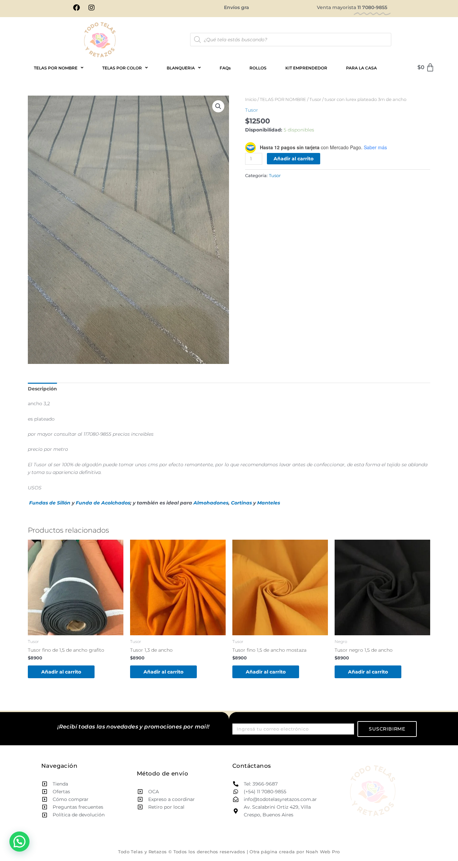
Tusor (315, 99)
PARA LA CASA (361, 67)
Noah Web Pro (323, 851)
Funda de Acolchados (103, 503)
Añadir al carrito (293, 159)
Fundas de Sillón (49, 503)
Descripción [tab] (42, 389)
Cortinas (241, 503)
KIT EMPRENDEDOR (306, 67)
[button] (218, 106)
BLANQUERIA (181, 67)
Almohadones (210, 503)
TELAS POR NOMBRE (283, 99)
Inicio (250, 99)
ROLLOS (258, 67)
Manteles (268, 503)
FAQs (225, 67)
